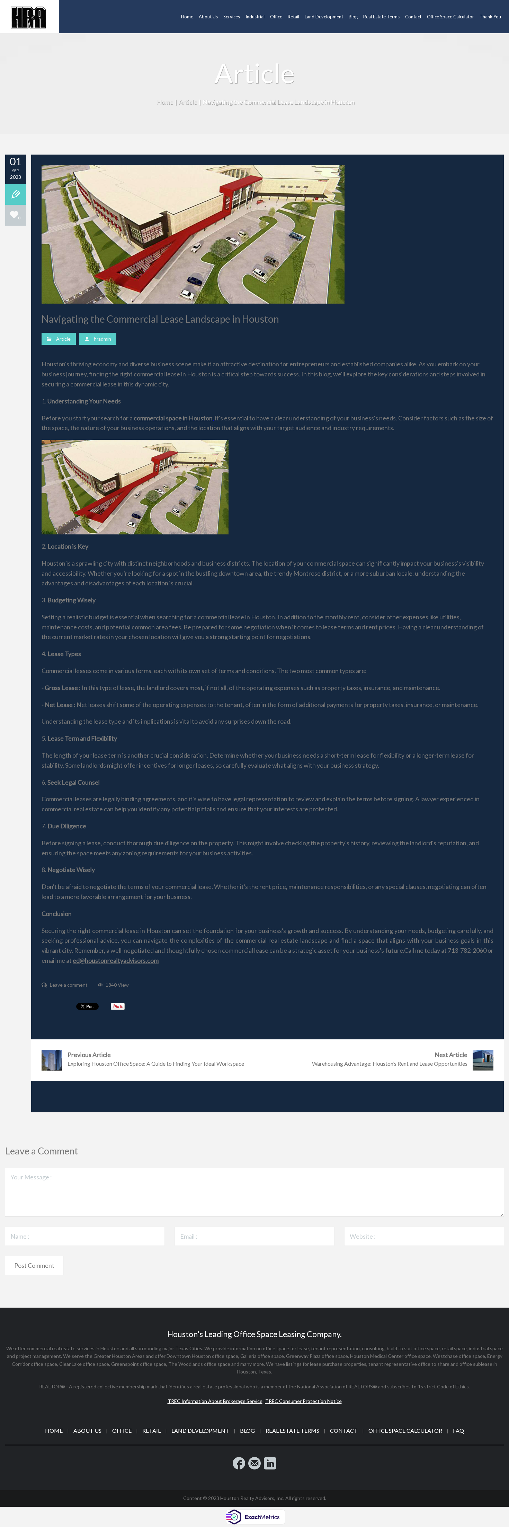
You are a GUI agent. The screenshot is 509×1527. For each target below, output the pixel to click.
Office (122, 1430)
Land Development (200, 1430)
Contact (344, 1430)
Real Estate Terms (292, 1430)
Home (165, 102)
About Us (87, 1430)
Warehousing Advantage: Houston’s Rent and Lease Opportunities (389, 1059)
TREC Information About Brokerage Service (215, 1401)
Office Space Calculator (405, 1430)
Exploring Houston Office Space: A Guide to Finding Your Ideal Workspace (156, 1059)
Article (188, 102)
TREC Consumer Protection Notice (303, 1401)
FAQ (458, 1430)
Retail (151, 1430)
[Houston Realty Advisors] (29, 16)
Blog (247, 1430)
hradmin (102, 339)
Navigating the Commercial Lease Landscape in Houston (160, 319)
